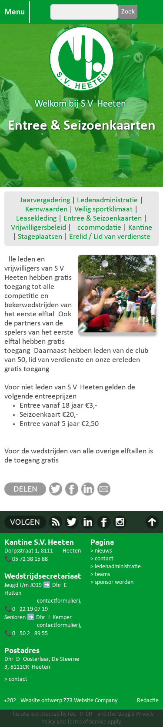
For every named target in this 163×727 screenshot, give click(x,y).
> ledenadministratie (115, 566)
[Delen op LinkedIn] (89, 493)
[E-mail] (105, 493)
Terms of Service (86, 722)
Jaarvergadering (45, 200)
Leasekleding (36, 218)
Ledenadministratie (107, 200)
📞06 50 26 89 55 (26, 633)
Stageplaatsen (40, 237)
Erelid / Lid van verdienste (109, 237)
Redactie (148, 700)
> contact (15, 679)
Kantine (140, 227)
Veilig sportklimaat (103, 209)
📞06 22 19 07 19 (26, 609)
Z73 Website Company (90, 700)
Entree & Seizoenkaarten (102, 218)
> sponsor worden (111, 582)
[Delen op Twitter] (57, 493)
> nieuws (101, 551)
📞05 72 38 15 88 (26, 559)
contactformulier (57, 601)
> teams (100, 574)
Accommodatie (97, 227)
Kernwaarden (46, 209)
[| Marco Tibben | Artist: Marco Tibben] (117, 293)
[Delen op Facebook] (73, 493)
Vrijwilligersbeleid (38, 227)
